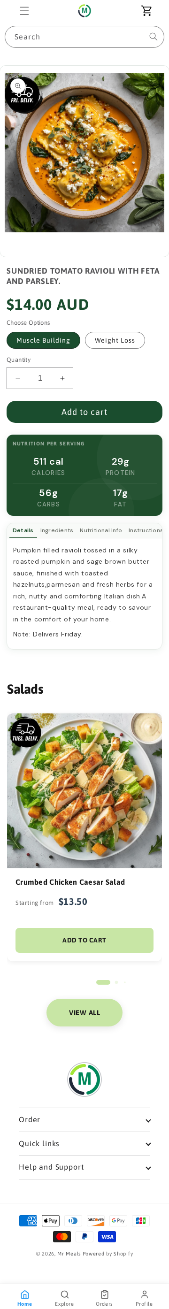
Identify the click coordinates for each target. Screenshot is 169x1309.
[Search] (153, 36)
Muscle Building (43, 340)
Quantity (19, 359)
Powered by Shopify (108, 1253)
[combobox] (84, 36)
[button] (24, 10)
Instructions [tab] (146, 530)
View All (84, 1013)
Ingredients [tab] (57, 530)
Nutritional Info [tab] (101, 530)
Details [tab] (23, 530)
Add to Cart (84, 940)
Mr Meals (69, 1253)
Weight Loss (115, 340)
